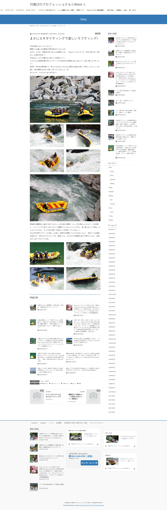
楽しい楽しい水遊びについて (124, 100)
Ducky (112, 171)
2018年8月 (112, 379)
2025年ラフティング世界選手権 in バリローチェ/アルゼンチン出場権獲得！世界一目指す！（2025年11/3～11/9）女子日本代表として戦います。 (126, 124)
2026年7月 (112, 229)
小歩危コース (66, 383)
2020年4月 (112, 331)
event (111, 212)
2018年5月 (112, 388)
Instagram (43, 423)
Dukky (110, 187)
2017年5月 (112, 412)
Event (111, 175)
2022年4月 (112, 286)
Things (111, 216)
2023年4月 (112, 274)
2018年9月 (112, 375)
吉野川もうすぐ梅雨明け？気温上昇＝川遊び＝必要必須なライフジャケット (126, 52)
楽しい (74, 383)
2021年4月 (112, 306)
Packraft (112, 179)
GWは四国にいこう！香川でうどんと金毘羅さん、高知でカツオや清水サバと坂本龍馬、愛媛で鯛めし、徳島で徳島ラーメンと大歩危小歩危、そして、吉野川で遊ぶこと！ (50, 323)
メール (51, 423)
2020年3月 (112, 335)
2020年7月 (112, 323)
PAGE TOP (161, 493)
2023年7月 (112, 266)
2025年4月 (112, 250)
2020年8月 (112, 319)
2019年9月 (112, 347)
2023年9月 (112, 258)
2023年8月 (112, 262)
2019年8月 (112, 351)
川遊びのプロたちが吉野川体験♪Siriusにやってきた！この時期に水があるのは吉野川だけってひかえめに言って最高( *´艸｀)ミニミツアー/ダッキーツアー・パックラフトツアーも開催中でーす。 (51, 342)
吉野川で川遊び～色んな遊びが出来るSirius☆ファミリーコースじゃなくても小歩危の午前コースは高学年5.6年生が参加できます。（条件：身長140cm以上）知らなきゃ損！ (51, 357)
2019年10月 (112, 343)
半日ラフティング (55, 383)
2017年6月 (112, 408)
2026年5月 (112, 233)
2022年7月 (112, 278)
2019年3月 (112, 363)
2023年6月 (112, 270)
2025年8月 (112, 241)
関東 (80, 383)
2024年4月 (112, 254)
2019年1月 (112, 367)
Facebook (34, 423)
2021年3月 (112, 310)
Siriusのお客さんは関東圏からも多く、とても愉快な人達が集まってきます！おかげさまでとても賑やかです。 (87, 340)
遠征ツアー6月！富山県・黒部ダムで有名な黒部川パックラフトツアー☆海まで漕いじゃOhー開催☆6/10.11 (50, 370)
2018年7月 (112, 383)
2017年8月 (112, 400)
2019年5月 (112, 359)
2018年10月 (112, 371)
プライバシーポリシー (97, 423)
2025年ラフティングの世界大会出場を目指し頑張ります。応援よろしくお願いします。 (126, 137)
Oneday (112, 204)
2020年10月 (112, 315)
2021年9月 (112, 298)
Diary (97, 33)
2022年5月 (112, 282)
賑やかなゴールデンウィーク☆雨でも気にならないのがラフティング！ (126, 63)
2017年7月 (112, 404)
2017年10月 (112, 392)
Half (111, 200)
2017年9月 (112, 396)
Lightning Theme (82, 505)
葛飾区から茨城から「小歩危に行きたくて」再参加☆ (75, 397)
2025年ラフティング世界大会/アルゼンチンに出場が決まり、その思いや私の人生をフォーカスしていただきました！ (51, 436)
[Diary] (37, 394)
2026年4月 (112, 237)
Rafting (47, 381)
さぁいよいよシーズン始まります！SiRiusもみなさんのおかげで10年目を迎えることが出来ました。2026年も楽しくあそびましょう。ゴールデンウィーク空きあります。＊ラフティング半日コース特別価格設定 (87, 308)
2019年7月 (112, 355)
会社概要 (58, 423)
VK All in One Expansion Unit (96, 505)
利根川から (45, 383)
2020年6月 (112, 327)
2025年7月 (112, 245)
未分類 (111, 220)
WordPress (73, 505)
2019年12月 (112, 339)
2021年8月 (112, 302)
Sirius (110, 208)
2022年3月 (112, 290)
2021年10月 (112, 294)
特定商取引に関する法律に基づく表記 (75, 423)
